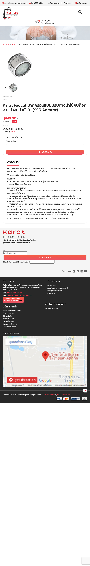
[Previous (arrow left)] (4, 99)
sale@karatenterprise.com (15, 3)
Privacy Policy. (49, 395)
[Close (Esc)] (4, 96)
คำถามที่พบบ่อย (8, 321)
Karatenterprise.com (53, 308)
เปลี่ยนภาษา (82, 3)
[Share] (6, 96)
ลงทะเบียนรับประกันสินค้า (12, 310)
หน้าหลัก (6, 44)
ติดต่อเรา (67, 3)
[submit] (4, 250)
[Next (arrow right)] (6, 99)
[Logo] (10, 13)
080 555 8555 (37, 3)
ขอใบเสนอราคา (54, 3)
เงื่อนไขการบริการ (9, 326)
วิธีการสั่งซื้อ (7, 316)
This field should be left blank (16, 262)
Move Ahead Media (64, 395)
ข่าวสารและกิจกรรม (10, 324)
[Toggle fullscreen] (8, 96)
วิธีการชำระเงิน (8, 318)
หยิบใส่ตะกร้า (47, 152)
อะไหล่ (13, 44)
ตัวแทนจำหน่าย (8, 313)
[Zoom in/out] (11, 96)
